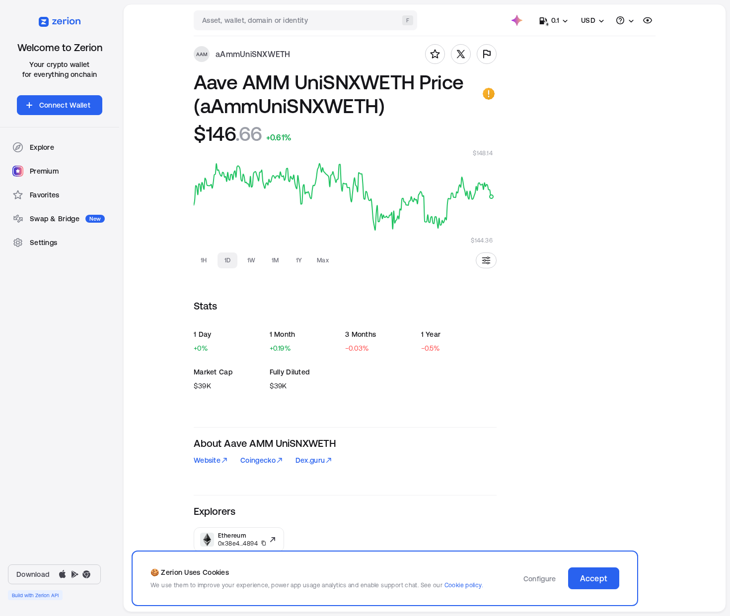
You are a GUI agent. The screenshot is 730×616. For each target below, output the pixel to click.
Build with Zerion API (35, 595)
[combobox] (306, 20)
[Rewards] (517, 20)
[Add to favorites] (435, 54)
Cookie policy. (463, 585)
